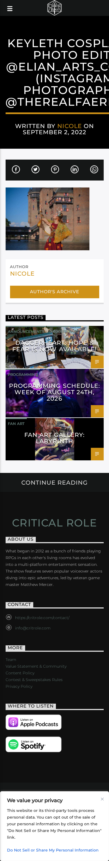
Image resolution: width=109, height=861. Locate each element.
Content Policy (20, 672)
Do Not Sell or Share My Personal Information (53, 850)
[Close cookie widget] (102, 799)
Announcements (26, 331)
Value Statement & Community (36, 666)
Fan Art (16, 423)
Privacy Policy (19, 686)
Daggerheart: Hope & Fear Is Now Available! (54, 346)
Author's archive (54, 291)
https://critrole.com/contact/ (42, 617)
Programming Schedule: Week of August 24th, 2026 (54, 392)
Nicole (69, 125)
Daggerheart (64, 331)
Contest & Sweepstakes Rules (34, 679)
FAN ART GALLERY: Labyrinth (54, 438)
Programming (23, 374)
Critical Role (54, 523)
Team (11, 659)
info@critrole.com (33, 628)
